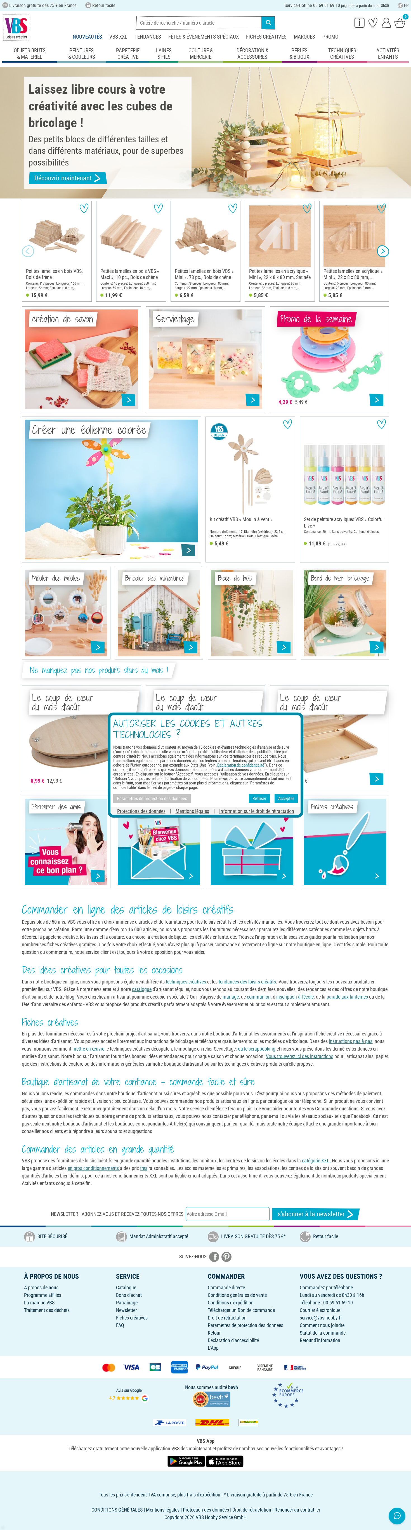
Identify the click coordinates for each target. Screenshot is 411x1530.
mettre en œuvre (88, 1049)
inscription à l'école (295, 997)
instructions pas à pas (350, 1041)
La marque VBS (39, 1303)
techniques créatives (186, 982)
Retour (214, 1333)
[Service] (359, 22)
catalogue (142, 989)
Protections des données (141, 811)
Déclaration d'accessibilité (233, 1340)
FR (406, 5)
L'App (213, 1348)
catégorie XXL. (316, 1161)
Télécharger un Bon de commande (241, 1310)
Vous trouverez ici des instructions (299, 1056)
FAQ (120, 1325)
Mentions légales (192, 811)
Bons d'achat (129, 1295)
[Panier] (400, 22)
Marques (304, 37)
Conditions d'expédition (231, 1303)
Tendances (147, 37)
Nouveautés (87, 37)
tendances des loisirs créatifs (247, 982)
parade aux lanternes (347, 997)
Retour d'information (320, 1340)
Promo (330, 37)
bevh (233, 1387)
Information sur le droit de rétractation (256, 811)
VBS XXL (118, 37)
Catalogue (126, 1287)
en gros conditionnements (94, 1168)
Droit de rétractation (227, 1318)
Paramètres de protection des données (245, 1325)
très (143, 1168)
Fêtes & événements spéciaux (203, 37)
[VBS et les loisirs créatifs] (16, 28)
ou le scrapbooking (256, 1049)
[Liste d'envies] (373, 22)
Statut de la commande (323, 1333)
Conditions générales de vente (237, 1295)
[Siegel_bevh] (211, 1399)
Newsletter (126, 1310)
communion (259, 997)
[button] (28, 251)
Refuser (259, 798)
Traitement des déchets (47, 1310)
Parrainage (127, 1303)
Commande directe (226, 1287)
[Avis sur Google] (129, 1395)
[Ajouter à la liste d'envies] (84, 208)
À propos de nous (41, 1287)
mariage (230, 997)
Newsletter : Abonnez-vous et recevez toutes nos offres (117, 1214)
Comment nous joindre (322, 1325)
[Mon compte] (386, 22)
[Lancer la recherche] (268, 23)
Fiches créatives (266, 37)
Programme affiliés (42, 1295)
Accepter (286, 798)
